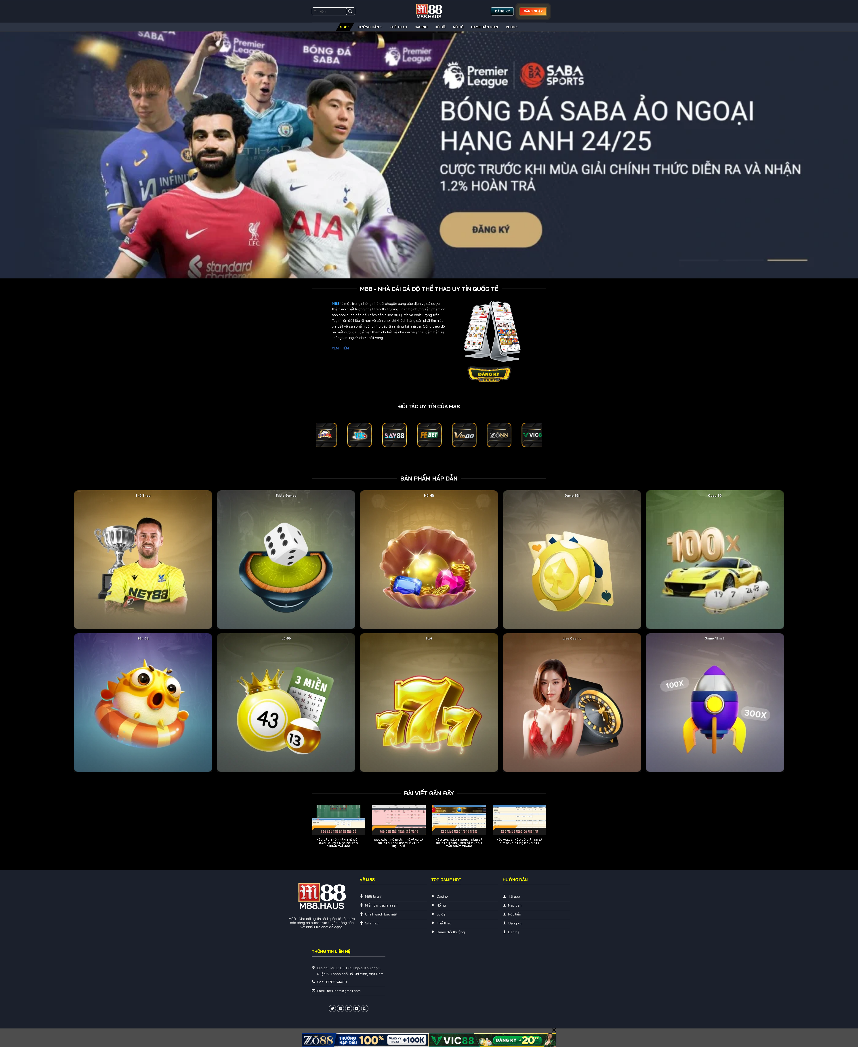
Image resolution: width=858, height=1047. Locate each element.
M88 (343, 27)
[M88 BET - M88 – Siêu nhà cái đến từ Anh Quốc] (429, 11)
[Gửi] (350, 11)
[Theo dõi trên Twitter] (332, 1008)
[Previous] (310, 834)
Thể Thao (398, 27)
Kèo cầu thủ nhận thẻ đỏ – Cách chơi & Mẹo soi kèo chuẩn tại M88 (338, 843)
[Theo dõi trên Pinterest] (340, 1008)
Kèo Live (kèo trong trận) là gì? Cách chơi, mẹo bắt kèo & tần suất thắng (459, 843)
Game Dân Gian (484, 27)
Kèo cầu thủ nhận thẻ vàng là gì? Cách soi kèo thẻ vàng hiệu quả (398, 843)
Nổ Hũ (458, 27)
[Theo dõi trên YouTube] (356, 1008)
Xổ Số (440, 27)
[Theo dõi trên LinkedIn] (348, 1008)
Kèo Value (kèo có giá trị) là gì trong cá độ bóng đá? (519, 841)
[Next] (547, 834)
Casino (421, 27)
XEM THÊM (340, 348)
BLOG (510, 27)
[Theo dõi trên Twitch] (364, 1008)
